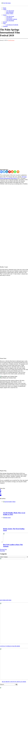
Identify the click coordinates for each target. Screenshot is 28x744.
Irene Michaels (9, 12)
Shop (4, 23)
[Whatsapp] (15, 48)
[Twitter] (4, 48)
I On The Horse (10, 20)
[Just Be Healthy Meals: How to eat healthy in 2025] (9, 141)
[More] (18, 48)
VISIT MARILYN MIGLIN (14, 581)
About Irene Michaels (19, 733)
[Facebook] (1, 48)
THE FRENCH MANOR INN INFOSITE (14, 681)
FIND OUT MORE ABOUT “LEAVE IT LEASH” (14, 433)
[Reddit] (12, 48)
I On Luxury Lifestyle (11, 19)
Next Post (2, 190)
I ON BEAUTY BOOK (12, 24)
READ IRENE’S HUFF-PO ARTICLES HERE (14, 321)
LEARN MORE (14, 395)
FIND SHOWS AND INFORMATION (14, 481)
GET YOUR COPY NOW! (5, 239)
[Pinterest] (9, 48)
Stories (4, 15)
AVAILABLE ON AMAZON (14, 712)
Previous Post (3, 189)
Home (4, 8)
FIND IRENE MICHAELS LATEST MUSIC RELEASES (14, 644)
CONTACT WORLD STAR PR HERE (10, 285)
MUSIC (5, 22)
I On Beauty (9, 17)
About (4, 9)
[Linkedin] (6, 48)
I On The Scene (10, 10)
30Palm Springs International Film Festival (13, 54)
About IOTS (17, 732)
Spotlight (5, 26)
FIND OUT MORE (14, 558)
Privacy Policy (9, 13)
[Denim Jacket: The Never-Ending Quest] (7, 157)
